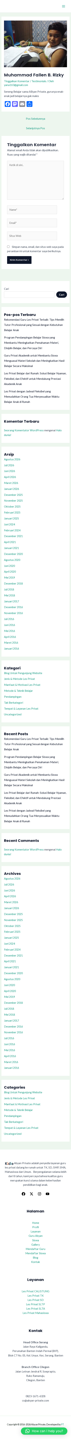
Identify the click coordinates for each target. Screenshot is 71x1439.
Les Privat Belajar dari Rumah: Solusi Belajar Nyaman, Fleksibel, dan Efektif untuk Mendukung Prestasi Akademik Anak (35, 378)
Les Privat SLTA (35, 1308)
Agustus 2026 (12, 459)
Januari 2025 (11, 518)
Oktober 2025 (12, 506)
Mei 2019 (9, 577)
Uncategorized (12, 714)
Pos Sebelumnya (35, 118)
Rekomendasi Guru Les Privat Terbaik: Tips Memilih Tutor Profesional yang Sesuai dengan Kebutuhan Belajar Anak (34, 325)
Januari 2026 (11, 488)
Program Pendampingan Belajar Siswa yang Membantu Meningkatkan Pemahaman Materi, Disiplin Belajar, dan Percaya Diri (31, 342)
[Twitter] (31, 1194)
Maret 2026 (11, 482)
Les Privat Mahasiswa (36, 1312)
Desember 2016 (13, 607)
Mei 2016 (9, 630)
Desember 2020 (13, 553)
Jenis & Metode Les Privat (19, 678)
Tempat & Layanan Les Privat (21, 708)
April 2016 (10, 636)
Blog (35, 1257)
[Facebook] (23, 1194)
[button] (44, 1431)
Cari (6, 288)
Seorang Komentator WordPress (24, 430)
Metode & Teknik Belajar (18, 690)
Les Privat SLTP (35, 1304)
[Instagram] (39, 1194)
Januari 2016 (11, 648)
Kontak (35, 1261)
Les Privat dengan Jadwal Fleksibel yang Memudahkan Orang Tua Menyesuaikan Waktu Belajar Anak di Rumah (31, 396)
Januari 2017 (11, 601)
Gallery (35, 1244)
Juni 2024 (9, 524)
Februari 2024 (12, 530)
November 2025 (13, 500)
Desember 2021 (13, 536)
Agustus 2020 (12, 559)
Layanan (36, 1231)
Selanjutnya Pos (35, 128)
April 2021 (10, 542)
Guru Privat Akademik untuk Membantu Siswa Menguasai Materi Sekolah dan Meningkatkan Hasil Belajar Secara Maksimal (34, 361)
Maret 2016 (11, 642)
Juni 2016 (9, 624)
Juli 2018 (9, 589)
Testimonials (38, 81)
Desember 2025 (13, 494)
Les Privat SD (35, 1299)
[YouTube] (47, 1194)
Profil (35, 1227)
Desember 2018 (13, 583)
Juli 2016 (9, 619)
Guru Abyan (36, 1235)
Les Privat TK (35, 1295)
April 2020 (10, 571)
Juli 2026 (9, 465)
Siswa (35, 1240)
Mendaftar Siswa (35, 1253)
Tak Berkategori (13, 702)
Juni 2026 (9, 471)
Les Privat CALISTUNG (35, 1291)
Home (35, 1222)
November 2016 (13, 613)
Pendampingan (12, 696)
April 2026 (10, 477)
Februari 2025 (12, 512)
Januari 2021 (11, 548)
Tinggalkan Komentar (16, 81)
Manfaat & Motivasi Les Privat (22, 684)
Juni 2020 (9, 565)
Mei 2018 (9, 595)
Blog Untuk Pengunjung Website (23, 673)
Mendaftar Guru (35, 1248)
